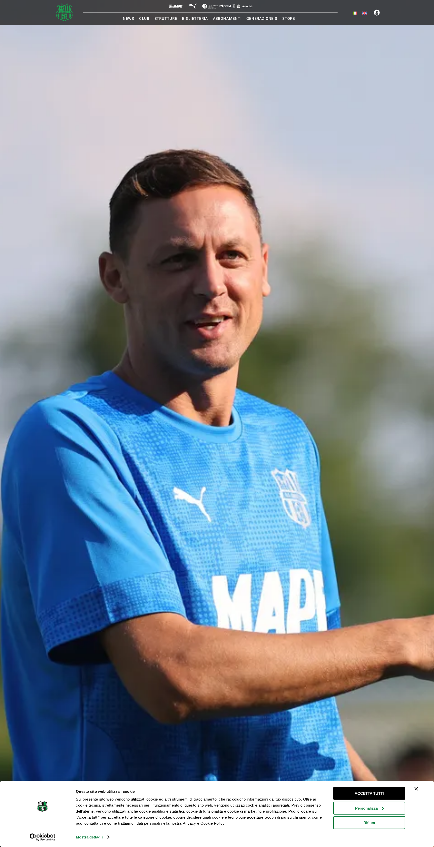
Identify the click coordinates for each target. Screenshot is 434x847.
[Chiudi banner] (416, 789)
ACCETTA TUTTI (369, 793)
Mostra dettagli (89, 837)
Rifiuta (369, 823)
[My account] (377, 13)
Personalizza (366, 808)
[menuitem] (355, 13)
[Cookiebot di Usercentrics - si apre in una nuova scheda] (43, 837)
